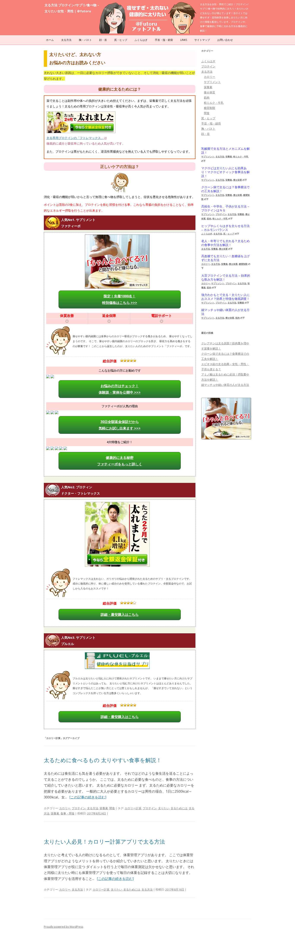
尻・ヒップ (120, 40)
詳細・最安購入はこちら (120, 614)
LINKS (183, 40)
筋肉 (206, 97)
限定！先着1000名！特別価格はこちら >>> (119, 299)
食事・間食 (67, 813)
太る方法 (66, 40)
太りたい (163, 808)
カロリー (64, 808)
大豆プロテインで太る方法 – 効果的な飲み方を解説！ (225, 277)
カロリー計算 (133, 808)
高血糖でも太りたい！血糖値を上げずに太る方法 (225, 258)
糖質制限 (209, 108)
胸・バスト (85, 40)
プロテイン (79, 808)
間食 (112, 808)
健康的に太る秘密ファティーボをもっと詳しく (119, 460)
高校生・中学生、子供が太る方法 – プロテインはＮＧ (225, 208)
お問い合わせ (225, 40)
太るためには (179, 808)
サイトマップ (202, 40)
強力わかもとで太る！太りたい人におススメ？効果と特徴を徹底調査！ (225, 297)
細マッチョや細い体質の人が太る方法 (225, 312)
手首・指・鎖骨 (164, 40)
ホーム (50, 40)
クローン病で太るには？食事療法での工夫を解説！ (225, 189)
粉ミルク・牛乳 (214, 103)
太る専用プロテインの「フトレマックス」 (75, 138)
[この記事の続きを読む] (87, 797)
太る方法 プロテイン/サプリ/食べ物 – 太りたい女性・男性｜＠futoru (71, 8)
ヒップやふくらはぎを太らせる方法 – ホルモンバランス (225, 228)
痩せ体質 (209, 92)
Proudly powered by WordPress (63, 927)
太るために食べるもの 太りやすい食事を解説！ (103, 760)
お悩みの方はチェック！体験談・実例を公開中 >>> (120, 389)
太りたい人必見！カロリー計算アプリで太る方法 (104, 841)
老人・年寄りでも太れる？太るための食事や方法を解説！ (225, 243)
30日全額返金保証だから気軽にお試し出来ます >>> (120, 425)
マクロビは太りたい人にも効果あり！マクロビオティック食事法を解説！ (225, 172)
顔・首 (103, 40)
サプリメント (212, 82)
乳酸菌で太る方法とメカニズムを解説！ (225, 151)
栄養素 (104, 808)
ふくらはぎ (141, 40)
